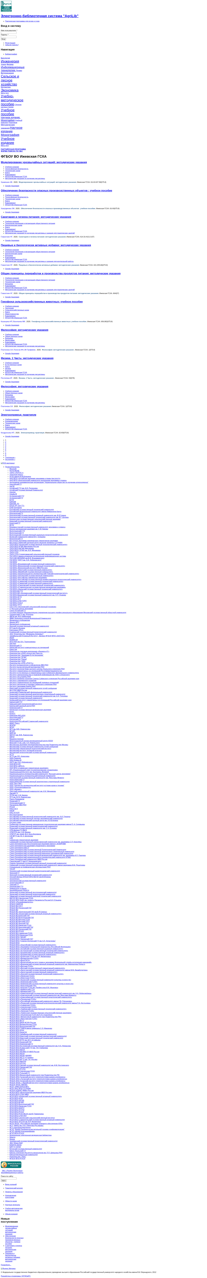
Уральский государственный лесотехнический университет (33, 892)
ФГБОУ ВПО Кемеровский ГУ (21, 1044)
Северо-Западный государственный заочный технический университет (38, 863)
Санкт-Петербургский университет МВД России (28, 859)
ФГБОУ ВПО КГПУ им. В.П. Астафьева (24, 1040)
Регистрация (10, 43)
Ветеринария (7, 73)
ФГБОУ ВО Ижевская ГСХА (16, 176)
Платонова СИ (7, 350)
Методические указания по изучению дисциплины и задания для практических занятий (40, 233)
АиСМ (11, 486)
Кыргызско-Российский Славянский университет (28, 721)
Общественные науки (14, 336)
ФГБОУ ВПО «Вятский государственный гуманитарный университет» (37, 968)
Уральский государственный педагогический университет (32, 894)
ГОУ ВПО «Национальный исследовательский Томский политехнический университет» (44, 574)
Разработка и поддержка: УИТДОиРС (16, 1276)
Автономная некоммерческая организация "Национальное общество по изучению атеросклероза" (48, 482)
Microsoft (12, 469)
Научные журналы (12, 1205)
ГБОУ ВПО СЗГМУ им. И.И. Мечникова (25, 550)
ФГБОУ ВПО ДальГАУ (18, 1032)
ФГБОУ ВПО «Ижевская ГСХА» (22, 976)
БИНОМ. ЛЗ (14, 504)
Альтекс (12, 492)
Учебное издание (8, 141)
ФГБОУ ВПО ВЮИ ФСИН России (22, 1022)
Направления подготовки (10, 1196)
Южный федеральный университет (23, 1155)
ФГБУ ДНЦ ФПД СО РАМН (20, 1089)
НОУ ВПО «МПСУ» (17, 766)
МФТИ (11, 737)
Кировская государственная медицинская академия (30, 710)
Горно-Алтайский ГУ (17, 611)
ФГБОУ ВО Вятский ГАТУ (19, 921)
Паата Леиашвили (16, 799)
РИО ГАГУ (13, 809)
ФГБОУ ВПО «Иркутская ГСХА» (22, 978)
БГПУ (11, 500)
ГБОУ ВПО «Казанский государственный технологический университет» (38, 544)
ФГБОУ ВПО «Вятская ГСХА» (21, 966)
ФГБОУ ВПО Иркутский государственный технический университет (36, 1038)
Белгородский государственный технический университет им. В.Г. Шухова (39, 517)
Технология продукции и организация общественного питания (30, 223)
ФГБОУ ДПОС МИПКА (18, 1085)
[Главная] (6, 11)
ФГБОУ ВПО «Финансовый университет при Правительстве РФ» (35, 1017)
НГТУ (11, 754)
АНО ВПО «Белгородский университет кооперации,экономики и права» (38, 480)
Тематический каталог (14, 1188)
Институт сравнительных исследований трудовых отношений (34, 682)
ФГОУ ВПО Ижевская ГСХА (20, 1106)
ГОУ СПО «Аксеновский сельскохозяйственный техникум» (32, 607)
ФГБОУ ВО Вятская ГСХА (19, 919)
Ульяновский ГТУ (16, 886)
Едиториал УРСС (16, 630)
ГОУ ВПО (13, 562)
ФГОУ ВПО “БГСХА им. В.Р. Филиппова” (25, 1122)
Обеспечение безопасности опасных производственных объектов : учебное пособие (56, 190)
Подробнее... (6, 1265)
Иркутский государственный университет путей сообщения (33, 688)
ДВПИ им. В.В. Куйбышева (20, 616)
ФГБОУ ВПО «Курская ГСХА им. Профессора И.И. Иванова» (33, 987)
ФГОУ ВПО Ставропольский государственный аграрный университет (37, 1120)
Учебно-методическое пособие (12, 100)
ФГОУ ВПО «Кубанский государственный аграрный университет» (35, 1096)
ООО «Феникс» (15, 789)
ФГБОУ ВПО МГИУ (17, 1054)
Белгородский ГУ (16, 513)
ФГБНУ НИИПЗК (16, 904)
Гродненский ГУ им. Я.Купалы (21, 614)
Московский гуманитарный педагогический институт (30, 748)
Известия (13, 649)
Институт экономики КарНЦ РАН (22, 686)
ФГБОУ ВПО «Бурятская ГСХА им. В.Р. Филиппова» (30, 956)
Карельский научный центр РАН (22, 706)
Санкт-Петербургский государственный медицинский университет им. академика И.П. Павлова (47, 855)
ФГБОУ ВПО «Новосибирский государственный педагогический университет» (40, 997)
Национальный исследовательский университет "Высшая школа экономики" (40, 774)
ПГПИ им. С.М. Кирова (18, 795)
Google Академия (12, 186)
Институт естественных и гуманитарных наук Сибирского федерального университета (44, 673)
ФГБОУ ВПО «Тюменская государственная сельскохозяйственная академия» (40, 1013)
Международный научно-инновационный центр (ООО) (31, 741)
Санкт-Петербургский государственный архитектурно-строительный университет (41, 851)
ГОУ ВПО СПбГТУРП (18, 601)
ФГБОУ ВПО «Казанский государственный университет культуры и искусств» (40, 980)
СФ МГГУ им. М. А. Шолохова (21, 836)
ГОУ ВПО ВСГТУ (16, 591)
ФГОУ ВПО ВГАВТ (16, 1102)
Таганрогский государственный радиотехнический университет (34, 871)
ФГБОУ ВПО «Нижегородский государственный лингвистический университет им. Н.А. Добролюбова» (50, 993)
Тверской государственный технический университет (30, 875)
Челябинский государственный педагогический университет (33, 1141)
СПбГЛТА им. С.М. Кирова (20, 832)
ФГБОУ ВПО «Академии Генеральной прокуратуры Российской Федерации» (40, 947)
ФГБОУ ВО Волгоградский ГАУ (21, 918)
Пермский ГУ (14, 801)
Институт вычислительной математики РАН (26, 667)
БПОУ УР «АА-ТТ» (16, 506)
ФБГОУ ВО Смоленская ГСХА (21, 898)
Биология (5, 58)
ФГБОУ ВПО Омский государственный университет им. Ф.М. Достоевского (39, 1065)
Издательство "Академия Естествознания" (26, 655)
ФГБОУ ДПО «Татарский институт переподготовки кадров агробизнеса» (38, 1079)
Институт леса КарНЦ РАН (20, 677)
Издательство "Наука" (18, 659)
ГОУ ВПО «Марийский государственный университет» (31, 572)
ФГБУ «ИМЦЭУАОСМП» (19, 1087)
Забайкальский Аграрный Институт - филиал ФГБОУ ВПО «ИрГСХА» (37, 636)
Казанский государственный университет (25, 698)
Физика (10, 64)
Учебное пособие (8, 112)
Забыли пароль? (12, 45)
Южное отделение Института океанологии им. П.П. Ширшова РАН (35, 1153)
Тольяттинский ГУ (16, 883)
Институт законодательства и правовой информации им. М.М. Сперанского (39, 675)
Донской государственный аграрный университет (29, 626)
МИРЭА (12, 733)
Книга (7, 173)
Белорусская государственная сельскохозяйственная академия (34, 519)
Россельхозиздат (16, 815)
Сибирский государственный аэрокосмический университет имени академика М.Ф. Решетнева (47, 865)
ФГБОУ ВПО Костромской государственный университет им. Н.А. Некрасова (40, 1046)
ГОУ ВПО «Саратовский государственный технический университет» (37, 585)
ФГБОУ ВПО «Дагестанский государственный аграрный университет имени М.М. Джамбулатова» (48, 970)
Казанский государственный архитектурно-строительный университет (37, 694)
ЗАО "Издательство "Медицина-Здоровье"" (26, 634)
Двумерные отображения (19, 620)
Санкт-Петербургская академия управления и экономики (32, 846)
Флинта (12, 1137)
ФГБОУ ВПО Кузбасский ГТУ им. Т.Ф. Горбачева (28, 1048)
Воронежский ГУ (16, 539)
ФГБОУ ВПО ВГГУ (16, 1021)
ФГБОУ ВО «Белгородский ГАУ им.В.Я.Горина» (28, 912)
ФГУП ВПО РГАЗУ (16, 1133)
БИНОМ (12, 502)
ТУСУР (12, 869)
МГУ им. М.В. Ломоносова (19, 729)
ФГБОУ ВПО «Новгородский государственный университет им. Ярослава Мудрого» (42, 995)
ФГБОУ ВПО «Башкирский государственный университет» (32, 954)
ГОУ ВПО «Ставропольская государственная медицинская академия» (37, 587)
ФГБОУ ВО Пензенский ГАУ (20, 908)
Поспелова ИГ (6, 378)
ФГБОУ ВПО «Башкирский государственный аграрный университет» (37, 953)
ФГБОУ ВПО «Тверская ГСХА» (21, 1011)
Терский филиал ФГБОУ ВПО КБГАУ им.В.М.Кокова (30, 877)
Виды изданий (11, 1184)
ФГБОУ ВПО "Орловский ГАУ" (21, 939)
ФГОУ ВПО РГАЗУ (16, 1112)
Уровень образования (14, 1192)
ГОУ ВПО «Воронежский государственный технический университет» (37, 566)
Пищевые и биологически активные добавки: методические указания (46, 245)
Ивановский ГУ (15, 646)
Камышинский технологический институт (25, 704)
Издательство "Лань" (17, 1157)
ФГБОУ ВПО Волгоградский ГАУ (22, 1026)
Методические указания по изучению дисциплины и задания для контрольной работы (39, 261)
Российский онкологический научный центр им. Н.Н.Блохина (33, 820)
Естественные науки (13, 365)
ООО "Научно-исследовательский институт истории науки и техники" (36, 785)
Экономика (10, 90)
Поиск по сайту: (7, 1176)
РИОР (11, 811)
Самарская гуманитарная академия (23, 840)
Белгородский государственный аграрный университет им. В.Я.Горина (37, 515)
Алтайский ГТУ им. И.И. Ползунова (23, 488)
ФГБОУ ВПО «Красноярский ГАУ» (22, 986)
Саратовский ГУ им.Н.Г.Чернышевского (25, 861)
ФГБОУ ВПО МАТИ (17, 1050)
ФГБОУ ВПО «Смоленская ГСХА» (23, 1007)
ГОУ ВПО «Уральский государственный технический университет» (36, 589)
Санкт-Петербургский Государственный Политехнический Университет (37, 850)
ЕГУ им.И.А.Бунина (17, 628)
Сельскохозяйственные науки (17, 310)
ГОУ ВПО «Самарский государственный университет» (31, 583)
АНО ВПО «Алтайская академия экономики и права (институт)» (34, 478)
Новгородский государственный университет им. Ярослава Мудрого (36, 778)
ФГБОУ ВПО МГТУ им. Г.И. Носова (23, 1059)
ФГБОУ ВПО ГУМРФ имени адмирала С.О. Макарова (30, 1028)
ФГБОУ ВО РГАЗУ (16, 931)
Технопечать (14, 879)
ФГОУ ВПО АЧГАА (16, 1100)
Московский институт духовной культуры (25, 750)
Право (19, 70)
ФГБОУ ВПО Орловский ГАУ (20, 1067)
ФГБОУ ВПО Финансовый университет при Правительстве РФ (34, 1075)
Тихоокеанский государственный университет (27, 881)
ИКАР (11, 638)
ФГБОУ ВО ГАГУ (16, 906)
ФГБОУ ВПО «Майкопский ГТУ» (22, 989)
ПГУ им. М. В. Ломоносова (20, 797)
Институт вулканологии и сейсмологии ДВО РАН (28, 665)
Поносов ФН (19, 350)
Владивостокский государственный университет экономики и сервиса (37, 527)
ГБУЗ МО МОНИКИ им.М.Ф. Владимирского (26, 558)
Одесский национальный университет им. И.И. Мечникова (32, 791)
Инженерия (10, 61)
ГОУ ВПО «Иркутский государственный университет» (30, 570)
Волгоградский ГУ (16, 533)
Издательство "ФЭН (17, 661)
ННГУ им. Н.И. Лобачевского (21, 762)
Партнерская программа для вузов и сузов (22, 21)
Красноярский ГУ (16, 717)
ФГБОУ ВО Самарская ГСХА (20, 933)
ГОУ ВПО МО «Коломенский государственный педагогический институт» (38, 593)
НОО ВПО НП (15, 764)
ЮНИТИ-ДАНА (15, 1145)
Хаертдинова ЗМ (7, 208)
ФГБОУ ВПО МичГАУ (17, 1061)
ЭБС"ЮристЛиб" (16, 1143)
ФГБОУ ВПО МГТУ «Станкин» (21, 1057)
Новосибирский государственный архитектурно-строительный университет (39, 782)
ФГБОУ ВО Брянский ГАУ (19, 916)
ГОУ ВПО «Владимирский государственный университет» (32, 564)
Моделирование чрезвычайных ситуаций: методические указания (44, 162)
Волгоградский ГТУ (17, 531)
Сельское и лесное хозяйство (10, 80)
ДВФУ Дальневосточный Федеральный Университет (30, 618)
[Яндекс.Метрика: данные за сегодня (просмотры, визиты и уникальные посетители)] (8, 1269)
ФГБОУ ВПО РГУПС (17, 1069)
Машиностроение (16, 739)
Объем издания (11, 1214)
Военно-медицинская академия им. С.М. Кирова (28, 529)
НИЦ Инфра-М (15, 760)
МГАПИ (12, 725)
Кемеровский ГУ (16, 708)
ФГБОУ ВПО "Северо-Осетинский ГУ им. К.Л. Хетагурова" (32, 941)
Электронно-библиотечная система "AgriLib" (39, 16)
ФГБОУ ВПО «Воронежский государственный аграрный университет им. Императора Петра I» (47, 964)
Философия (10, 340)
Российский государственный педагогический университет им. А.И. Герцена (39, 816)
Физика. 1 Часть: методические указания (27, 358)
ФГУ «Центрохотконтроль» (20, 1127)
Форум (12, 1139)
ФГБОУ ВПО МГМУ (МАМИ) (20, 1055)
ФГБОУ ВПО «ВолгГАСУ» (19, 960)
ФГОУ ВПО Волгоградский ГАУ (21, 1104)
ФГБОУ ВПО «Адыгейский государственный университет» (32, 945)
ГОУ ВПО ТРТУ (15, 605)
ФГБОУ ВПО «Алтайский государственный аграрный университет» (36, 949)
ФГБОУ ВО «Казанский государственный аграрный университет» (35, 914)
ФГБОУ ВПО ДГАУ (16, 1030)
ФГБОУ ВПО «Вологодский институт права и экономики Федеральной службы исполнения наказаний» (50, 962)
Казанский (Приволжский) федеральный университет (30, 692)
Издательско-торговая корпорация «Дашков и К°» (29, 651)
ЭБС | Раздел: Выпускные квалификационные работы (12, 1172)
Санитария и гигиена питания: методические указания (36, 216)
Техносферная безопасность (16, 169)
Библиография (11, 54)
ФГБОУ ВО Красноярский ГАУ (21, 927)
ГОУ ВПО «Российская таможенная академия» (28, 577)
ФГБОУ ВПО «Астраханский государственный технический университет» (38, 951)
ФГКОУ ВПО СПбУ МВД (19, 1094)
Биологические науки (13, 225)
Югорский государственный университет (25, 1149)
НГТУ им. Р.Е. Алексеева (19, 756)
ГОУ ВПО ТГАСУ (16, 603)
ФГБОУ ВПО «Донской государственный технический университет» (36, 974)
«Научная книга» (16, 475)
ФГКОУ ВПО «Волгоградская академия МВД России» (30, 1092)
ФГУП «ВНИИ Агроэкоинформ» (22, 1131)
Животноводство (12, 314)
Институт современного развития (22, 680)
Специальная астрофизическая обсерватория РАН (30, 867)
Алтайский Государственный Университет (26, 490)
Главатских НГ (6, 237)
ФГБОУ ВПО (14, 943)
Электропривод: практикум (18, 414)
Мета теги (5, 93)
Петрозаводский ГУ (17, 803)
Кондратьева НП (7, 433)
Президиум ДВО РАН (17, 805)
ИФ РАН (12, 644)
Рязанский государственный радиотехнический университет (33, 826)
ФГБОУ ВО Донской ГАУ (19, 923)
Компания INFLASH (17, 715)
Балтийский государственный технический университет (31, 509)
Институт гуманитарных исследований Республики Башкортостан (35, 671)
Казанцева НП (6, 321)
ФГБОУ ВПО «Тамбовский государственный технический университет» (38, 1009)
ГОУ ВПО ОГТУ (15, 597)
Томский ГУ (14, 884)
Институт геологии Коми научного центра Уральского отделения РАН (37, 669)
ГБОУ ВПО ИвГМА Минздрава (21, 548)
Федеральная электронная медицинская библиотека (30, 1135)
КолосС (12, 714)
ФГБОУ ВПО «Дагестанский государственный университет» (33, 972)
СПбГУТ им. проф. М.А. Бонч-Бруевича (25, 834)
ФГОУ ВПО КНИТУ (16, 1108)
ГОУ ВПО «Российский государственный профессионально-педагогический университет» (45, 579)
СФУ (11, 838)
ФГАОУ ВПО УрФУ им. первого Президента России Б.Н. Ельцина (35, 900)
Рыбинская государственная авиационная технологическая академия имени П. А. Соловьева (47, 824)
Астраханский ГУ (16, 498)
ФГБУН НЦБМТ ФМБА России (21, 1090)
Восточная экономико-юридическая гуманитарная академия (33, 541)
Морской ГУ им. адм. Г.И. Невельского (24, 743)
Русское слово (15, 822)
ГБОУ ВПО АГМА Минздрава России (24, 546)
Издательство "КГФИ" (18, 657)
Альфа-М (13, 494)
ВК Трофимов (29, 350)
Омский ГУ (13, 793)
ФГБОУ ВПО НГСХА (17, 1063)
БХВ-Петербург (15, 508)
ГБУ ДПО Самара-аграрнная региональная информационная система (37, 556)
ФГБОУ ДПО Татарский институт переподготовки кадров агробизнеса (37, 1077)
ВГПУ (11, 525)
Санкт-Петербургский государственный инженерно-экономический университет (41, 853)
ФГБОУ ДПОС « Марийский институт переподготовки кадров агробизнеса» (39, 1083)
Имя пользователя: (9, 30)
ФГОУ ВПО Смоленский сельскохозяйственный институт (32, 1118)
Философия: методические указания (24, 329)
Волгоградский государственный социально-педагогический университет (38, 535)
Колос (11, 712)
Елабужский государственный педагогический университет (33, 632)
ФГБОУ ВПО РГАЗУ (17, 1158)
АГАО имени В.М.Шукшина (20, 476)
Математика (6, 87)
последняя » (10, 459)
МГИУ (11, 727)
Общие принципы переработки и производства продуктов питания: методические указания (61, 273)
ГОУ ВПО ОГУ (15, 599)
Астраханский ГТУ (16, 496)
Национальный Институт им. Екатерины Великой (29, 772)
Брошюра (9, 255)
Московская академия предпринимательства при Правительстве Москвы (38, 745)
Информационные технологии (12, 69)
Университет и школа (17, 888)
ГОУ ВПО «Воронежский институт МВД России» (28, 568)
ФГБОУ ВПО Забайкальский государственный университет (33, 1034)
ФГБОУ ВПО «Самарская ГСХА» (22, 1005)
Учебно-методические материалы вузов (14, 1209)
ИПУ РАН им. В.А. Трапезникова (22, 642)
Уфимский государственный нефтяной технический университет (35, 896)
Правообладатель (12, 467)
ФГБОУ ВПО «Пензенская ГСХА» (22, 999)
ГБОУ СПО (13, 552)
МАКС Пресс (14, 723)
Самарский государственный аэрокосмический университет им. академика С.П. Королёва (45, 842)
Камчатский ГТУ (15, 702)
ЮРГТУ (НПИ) (15, 1147)
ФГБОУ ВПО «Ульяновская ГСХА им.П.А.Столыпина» (31, 1015)
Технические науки (12, 171)
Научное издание (11, 129)
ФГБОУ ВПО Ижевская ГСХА (21, 935)
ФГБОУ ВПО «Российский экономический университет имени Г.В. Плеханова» (40, 1001)
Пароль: (4, 35)
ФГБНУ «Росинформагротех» (21, 902)
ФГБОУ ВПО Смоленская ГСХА (22, 1071)
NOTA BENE (14, 471)
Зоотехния (9, 308)
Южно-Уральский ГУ (17, 1151)
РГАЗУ (12, 807)
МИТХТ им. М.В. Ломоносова (21, 735)
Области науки (11, 1201)
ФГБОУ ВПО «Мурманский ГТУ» (22, 991)
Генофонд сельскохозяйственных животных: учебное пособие (42, 301)
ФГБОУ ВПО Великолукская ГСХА (23, 1024)
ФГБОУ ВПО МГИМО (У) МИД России (24, 1052)
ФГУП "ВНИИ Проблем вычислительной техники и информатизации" (37, 1129)
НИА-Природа (15, 758)
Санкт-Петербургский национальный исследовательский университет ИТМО (40, 857)
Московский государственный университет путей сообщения (33, 747)
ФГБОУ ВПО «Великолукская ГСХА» (24, 958)
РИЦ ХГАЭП (14, 813)
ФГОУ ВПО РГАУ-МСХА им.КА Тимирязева (26, 1114)
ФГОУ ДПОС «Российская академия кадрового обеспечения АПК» (36, 1123)
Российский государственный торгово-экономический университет (36, 818)
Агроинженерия (11, 421)
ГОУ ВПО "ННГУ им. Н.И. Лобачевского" (25, 560)
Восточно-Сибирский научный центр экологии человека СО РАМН (35, 543)
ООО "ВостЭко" (15, 783)
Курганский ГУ (15, 719)
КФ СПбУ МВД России (18, 690)
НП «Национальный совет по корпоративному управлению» (33, 770)
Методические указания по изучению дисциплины (25, 178)
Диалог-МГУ (14, 622)
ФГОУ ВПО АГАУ (16, 1098)
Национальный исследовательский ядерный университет (32, 776)
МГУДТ (12, 731)
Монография (10, 135)
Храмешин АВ (6, 182)
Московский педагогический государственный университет (33, 752)
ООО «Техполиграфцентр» (20, 787)
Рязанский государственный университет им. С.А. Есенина (33, 828)
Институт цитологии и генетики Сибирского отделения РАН (33, 684)
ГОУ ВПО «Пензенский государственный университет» (31, 576)
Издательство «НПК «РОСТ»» (21, 663)
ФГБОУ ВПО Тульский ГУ (19, 1073)
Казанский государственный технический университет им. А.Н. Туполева (38, 696)
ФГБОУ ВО (13, 910)
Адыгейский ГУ (15, 484)
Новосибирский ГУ (16, 780)
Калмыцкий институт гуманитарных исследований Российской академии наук (40, 700)
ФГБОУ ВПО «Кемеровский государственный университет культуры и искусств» (41, 984)
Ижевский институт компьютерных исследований (29, 647)
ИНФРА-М (13, 640)
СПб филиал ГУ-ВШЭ (18, 830)
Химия (3, 64)
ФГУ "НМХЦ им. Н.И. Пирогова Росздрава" (26, 1125)
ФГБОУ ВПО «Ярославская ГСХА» (23, 1019)
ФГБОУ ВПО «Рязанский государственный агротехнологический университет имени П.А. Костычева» (50, 1003)
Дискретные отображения (19, 624)
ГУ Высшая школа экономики (21, 609)
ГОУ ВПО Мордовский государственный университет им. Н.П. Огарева (37, 595)
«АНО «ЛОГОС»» (16, 473)
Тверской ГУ (14, 873)
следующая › (10, 457)
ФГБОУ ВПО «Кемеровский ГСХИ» (23, 982)
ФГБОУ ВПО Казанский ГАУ (20, 1042)
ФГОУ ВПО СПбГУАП (18, 1116)
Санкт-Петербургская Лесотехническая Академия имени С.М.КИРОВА (37, 844)
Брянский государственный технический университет (30, 521)
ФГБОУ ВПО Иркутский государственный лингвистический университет (38, 1036)
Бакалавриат (10, 175)
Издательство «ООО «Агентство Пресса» (26, 653)
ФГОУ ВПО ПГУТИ (16, 1110)
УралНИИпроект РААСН (19, 890)
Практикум (13, 122)
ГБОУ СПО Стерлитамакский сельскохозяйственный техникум (34, 554)
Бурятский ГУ (14, 523)
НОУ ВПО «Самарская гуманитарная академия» (29, 768)
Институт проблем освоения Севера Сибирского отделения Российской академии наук (44, 679)
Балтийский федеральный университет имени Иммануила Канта (35, 511)
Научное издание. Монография (10, 119)
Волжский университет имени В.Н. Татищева (27, 537)
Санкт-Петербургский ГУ (19, 848)
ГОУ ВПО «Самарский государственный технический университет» (36, 581)
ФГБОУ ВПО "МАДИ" (17, 937)
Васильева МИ (19, 321)
